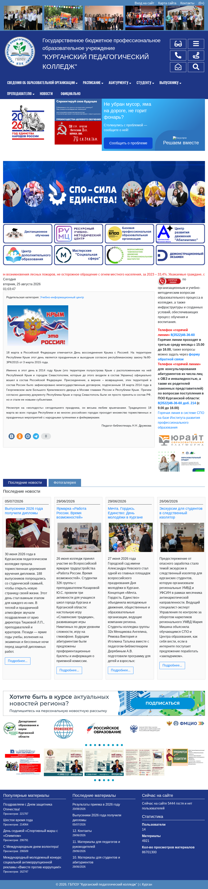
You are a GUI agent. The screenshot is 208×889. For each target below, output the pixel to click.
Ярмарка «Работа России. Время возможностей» (71, 513)
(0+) (201, 3)
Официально (70, 93)
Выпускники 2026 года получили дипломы (24, 511)
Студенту (143, 82)
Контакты (187, 3)
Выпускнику (169, 82)
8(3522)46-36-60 (183, 335)
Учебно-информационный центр (62, 297)
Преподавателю (19, 93)
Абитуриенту (118, 82)
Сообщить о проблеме (128, 143)
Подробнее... (17, 661)
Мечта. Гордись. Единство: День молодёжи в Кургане (125, 513)
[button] (86, 745)
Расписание (92, 82)
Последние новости (25, 483)
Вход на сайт (144, 3)
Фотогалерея (65, 483)
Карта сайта (167, 3)
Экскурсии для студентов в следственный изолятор (181, 513)
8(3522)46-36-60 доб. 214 (177, 403)
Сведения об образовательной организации (41, 82)
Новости (46, 93)
